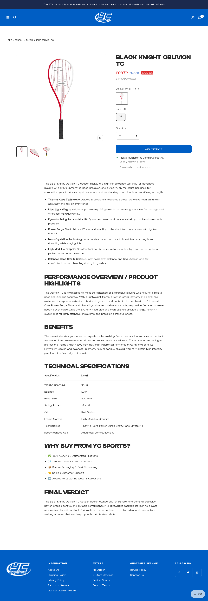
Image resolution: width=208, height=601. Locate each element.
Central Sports (101, 580)
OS (120, 116)
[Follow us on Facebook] (179, 572)
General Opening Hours (62, 590)
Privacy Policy (56, 580)
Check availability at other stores (135, 167)
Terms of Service (58, 585)
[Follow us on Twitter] (188, 572)
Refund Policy (138, 570)
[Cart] (200, 17)
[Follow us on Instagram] (197, 572)
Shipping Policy (56, 575)
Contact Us (137, 575)
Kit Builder (99, 570)
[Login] (192, 17)
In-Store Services (103, 575)
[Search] (14, 17)
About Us (53, 570)
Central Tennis (101, 585)
